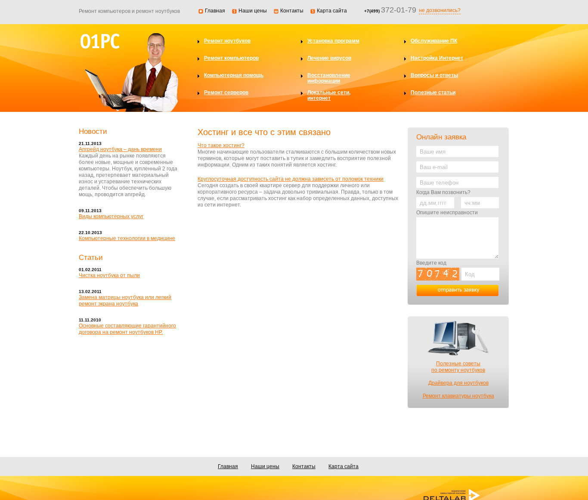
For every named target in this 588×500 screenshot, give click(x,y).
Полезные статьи (433, 93)
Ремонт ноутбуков (227, 41)
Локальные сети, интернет (328, 95)
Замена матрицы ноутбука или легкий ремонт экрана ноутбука (125, 300)
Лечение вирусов (329, 58)
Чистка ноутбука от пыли (109, 275)
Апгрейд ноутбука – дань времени (120, 149)
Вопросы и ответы (434, 75)
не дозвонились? (440, 10)
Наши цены (252, 11)
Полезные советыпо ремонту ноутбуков (458, 367)
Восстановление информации (328, 78)
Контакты (291, 11)
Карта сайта (332, 11)
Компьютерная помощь (233, 75)
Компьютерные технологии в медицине (127, 238)
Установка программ (333, 41)
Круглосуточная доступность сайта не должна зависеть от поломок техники (291, 179)
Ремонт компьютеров (231, 58)
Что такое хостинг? (221, 145)
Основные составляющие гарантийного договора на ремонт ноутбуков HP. (127, 329)
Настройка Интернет (437, 58)
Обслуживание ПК (434, 41)
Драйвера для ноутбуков (458, 383)
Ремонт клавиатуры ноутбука (458, 396)
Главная (215, 11)
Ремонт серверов (226, 93)
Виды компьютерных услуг (111, 216)
